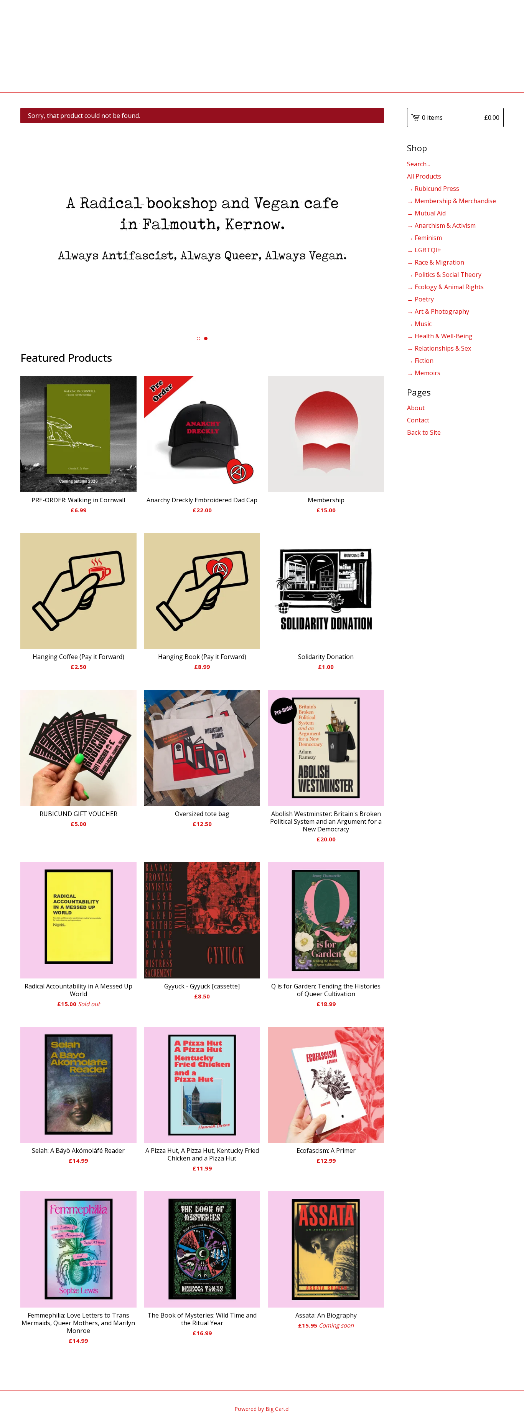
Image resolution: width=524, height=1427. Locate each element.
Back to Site (424, 432)
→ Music (419, 324)
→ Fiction (420, 360)
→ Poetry (420, 299)
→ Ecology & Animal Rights (445, 287)
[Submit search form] (498, 164)
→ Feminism (424, 237)
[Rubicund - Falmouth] (262, 46)
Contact (418, 420)
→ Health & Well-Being (440, 336)
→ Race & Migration (435, 262)
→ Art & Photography (438, 311)
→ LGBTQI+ (424, 250)
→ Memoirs (423, 373)
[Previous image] (36, 228)
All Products (424, 176)
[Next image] (367, 228)
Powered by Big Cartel (262, 1408)
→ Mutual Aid (426, 213)
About (416, 408)
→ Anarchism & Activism (441, 225)
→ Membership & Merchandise (451, 201)
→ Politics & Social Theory (444, 274)
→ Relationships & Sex (439, 348)
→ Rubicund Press (433, 188)
